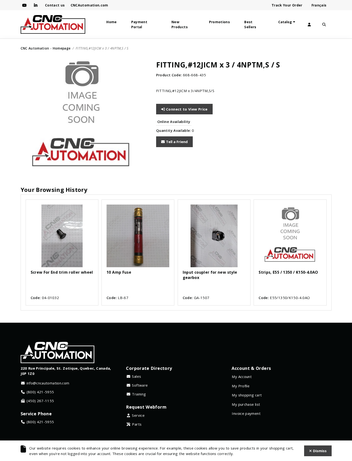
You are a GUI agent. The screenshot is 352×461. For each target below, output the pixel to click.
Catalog (285, 22)
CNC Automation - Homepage (46, 48)
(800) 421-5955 (40, 391)
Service (138, 415)
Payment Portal (139, 24)
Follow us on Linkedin (36, 5)
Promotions (219, 22)
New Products (179, 24)
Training (139, 394)
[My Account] (309, 24)
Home (111, 22)
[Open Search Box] (324, 24)
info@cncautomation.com (48, 383)
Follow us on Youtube (25, 5)
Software (140, 385)
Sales (136, 376)
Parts (137, 424)
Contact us (55, 5)
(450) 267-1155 (40, 400)
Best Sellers (250, 24)
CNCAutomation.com (89, 5)
